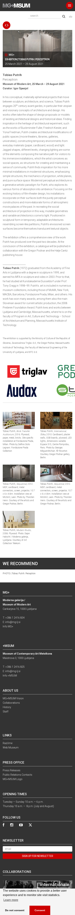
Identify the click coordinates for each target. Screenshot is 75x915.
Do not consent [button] (14, 910)
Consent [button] (40, 910)
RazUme (7, 743)
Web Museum (11, 747)
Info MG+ (8, 626)
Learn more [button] (10, 899)
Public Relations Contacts (17, 774)
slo (70, 16)
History (7, 707)
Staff (5, 711)
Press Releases (11, 770)
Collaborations (11, 702)
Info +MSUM (10, 675)
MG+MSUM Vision (13, 698)
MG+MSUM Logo (12, 779)
